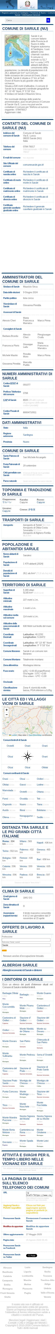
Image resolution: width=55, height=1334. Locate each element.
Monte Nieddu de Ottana (27, 1030)
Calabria (7, 1276)
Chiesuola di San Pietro (43, 1041)
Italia (25, 427)
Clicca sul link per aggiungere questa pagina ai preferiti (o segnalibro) (36, 1209)
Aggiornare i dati (13, 112)
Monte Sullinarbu (7, 1054)
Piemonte (27, 1288)
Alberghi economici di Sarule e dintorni (22, 970)
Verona (23, 866)
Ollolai (45, 767)
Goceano (7, 1142)
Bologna (6, 858)
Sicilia (47, 1271)
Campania (7, 1280)
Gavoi (23, 784)
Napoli (40, 842)
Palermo (24, 849)
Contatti (12, 1322)
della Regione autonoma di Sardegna (40, 46)
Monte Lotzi (42, 1140)
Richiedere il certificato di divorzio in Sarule (35, 198)
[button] (6, 710)
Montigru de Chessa (43, 1081)
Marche (27, 1280)
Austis (5, 810)
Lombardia (27, 1276)
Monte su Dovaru (41, 1030)
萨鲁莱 (31, 509)
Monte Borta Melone (8, 1131)
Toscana (47, 1276)
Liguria (27, 1271)
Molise (27, 1284)
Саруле (41, 502)
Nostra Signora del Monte (27, 1117)
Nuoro (17, 80)
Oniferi (40, 779)
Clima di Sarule (18, 891)
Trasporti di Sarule (23, 520)
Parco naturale (10, 481)
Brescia (40, 874)
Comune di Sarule (20, 451)
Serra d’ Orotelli (44, 1054)
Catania (6, 866)
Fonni (5, 798)
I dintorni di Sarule (22, 979)
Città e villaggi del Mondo (32, 1322)
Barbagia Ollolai (10, 993)
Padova (23, 874)
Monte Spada (26, 1140)
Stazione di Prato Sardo (43, 1068)
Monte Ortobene (41, 1131)
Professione (7, 936)
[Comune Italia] (27, 8)
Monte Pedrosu (27, 1054)
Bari (39, 859)
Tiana (39, 804)
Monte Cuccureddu (8, 1005)
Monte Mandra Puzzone (9, 1118)
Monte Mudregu (24, 1092)
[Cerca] (48, 20)
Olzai (43, 75)
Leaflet (14, 735)
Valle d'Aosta (47, 1292)
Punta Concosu (10, 1091)
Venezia (41, 866)
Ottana (40, 791)
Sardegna (28, 434)
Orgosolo (7, 804)
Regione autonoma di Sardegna (15, 13)
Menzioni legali (17, 1320)
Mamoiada (7, 790)
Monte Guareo (44, 993)
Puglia (27, 1293)
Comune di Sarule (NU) (25, 28)
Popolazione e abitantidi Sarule (20, 546)
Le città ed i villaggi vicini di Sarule (24, 701)
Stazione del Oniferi (43, 1019)
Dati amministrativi (21, 422)
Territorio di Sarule (24, 585)
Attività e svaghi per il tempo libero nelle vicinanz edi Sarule (26, 1159)
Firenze (23, 858)
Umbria (47, 1288)
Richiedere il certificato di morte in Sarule (35, 181)
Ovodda (24, 798)
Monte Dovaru (9, 1041)
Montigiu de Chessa (25, 1081)
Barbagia (24, 994)
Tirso (4, 1105)
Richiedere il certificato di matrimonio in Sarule (35, 189)
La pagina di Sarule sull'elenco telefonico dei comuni (25, 1183)
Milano (23, 841)
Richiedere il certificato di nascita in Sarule (35, 173)
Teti (38, 798)
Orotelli (8, 78)
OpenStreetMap (35, 735)
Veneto (47, 1297)
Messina (6, 874)
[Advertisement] (27, 243)
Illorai (22, 810)
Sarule (34, 36)
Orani (37, 75)
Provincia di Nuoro (38, 13)
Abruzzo (7, 1267)
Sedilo (40, 817)
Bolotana (41, 810)
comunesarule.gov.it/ (33, 164)
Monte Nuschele (24, 1105)
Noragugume (26, 816)
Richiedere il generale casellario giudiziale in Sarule (37, 207)
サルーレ (7, 502)
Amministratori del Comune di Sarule (22, 279)
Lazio (27, 1267)
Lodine (40, 784)
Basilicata (7, 1272)
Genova (41, 849)
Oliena (5, 817)
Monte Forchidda (42, 1103)
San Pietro (25, 1041)
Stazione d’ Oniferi (25, 1019)
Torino (5, 851)
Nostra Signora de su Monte (44, 1117)
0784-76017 (29, 146)
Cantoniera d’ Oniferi (43, 1006)
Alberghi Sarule (19, 965)
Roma (5, 841)
